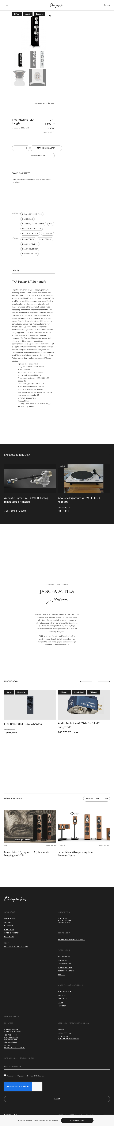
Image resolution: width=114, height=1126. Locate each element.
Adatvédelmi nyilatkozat (16, 946)
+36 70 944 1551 (10, 1035)
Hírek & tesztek (11, 933)
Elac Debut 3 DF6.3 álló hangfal (23, 723)
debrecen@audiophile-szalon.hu (68, 1037)
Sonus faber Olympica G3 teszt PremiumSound (75, 853)
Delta (60, 1002)
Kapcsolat (9, 936)
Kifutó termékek (30, 234)
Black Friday (45, 239)
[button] (6, 5)
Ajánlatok (9, 929)
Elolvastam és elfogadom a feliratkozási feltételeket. (25, 1076)
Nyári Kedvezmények (32, 214)
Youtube (81, 939)
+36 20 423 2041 (11, 1040)
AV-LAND (62, 995)
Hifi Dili (61, 974)
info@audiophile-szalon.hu (14, 1046)
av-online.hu (64, 956)
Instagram (72, 939)
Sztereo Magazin (66, 971)
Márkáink (47, 234)
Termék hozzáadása (46, 148)
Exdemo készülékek (31, 229)
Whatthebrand (65, 967)
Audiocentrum (65, 991)
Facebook (62, 939)
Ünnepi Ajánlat (29, 254)
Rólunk (7, 922)
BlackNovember (30, 244)
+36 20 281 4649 (11, 1037)
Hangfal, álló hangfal (33, 224)
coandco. (62, 960)
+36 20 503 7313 (64, 1033)
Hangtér (62, 1006)
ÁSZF (6, 943)
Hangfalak (27, 219)
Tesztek (8, 846)
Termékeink (9, 919)
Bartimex (62, 999)
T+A (50, 224)
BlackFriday (28, 239)
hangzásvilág (65, 964)
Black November (30, 249)
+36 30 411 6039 (10, 1042)
